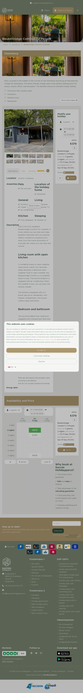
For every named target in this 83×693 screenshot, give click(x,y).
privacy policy (45, 339)
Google (53, 339)
